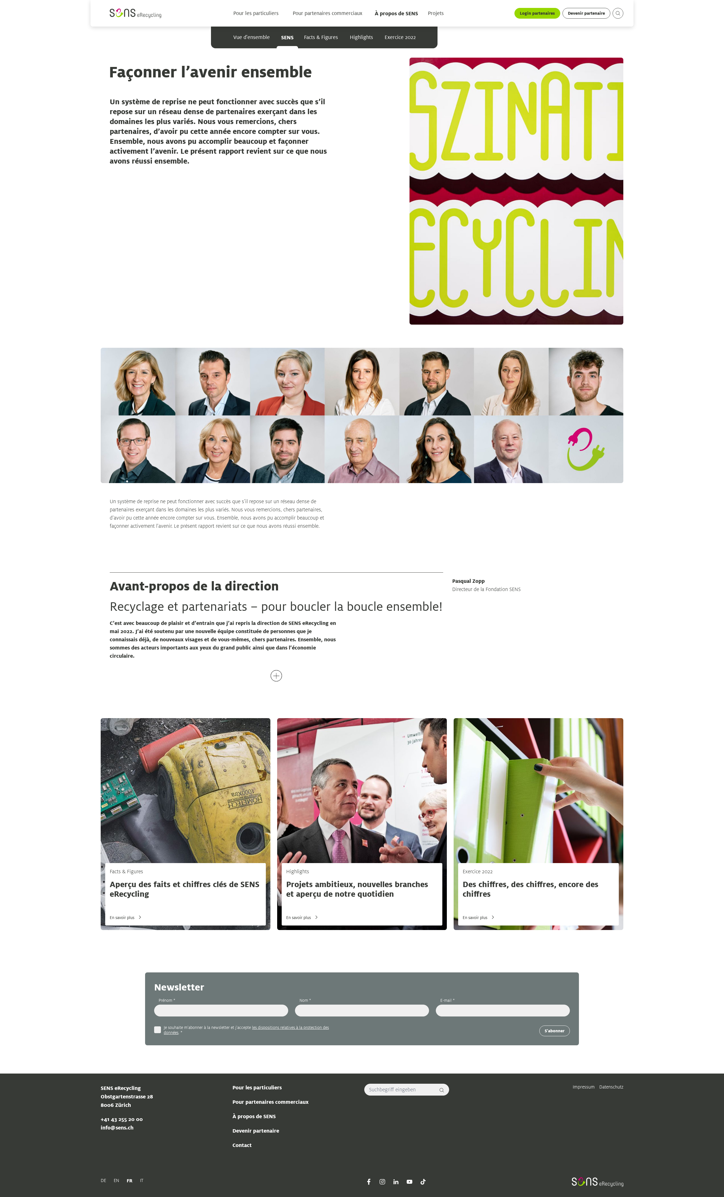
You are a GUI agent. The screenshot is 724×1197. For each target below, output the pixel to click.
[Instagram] (382, 1181)
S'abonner (554, 1030)
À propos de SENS (396, 13)
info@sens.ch (117, 1127)
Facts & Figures (321, 37)
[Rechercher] (442, 1090)
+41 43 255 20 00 (122, 1119)
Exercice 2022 (400, 37)
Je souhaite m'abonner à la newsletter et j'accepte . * (246, 1030)
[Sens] (135, 13)
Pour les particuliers (256, 13)
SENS (287, 37)
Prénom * (167, 1000)
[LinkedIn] (395, 1181)
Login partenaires (537, 13)
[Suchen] (618, 13)
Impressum (584, 1087)
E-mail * (447, 1000)
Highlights (361, 37)
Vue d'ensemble (251, 37)
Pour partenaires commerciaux (328, 13)
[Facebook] (368, 1181)
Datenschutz (611, 1087)
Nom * (305, 1000)
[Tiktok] (423, 1181)
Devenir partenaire (586, 13)
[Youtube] (409, 1181)
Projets (436, 13)
